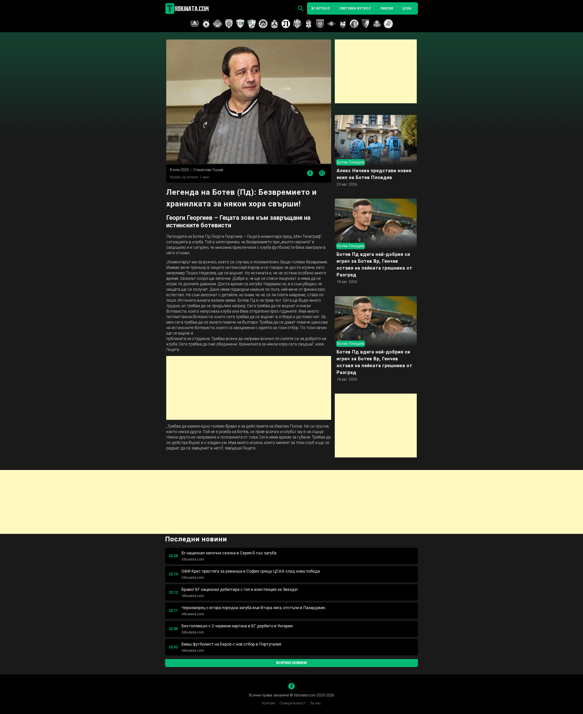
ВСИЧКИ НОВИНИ (291, 663)
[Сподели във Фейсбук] (310, 173)
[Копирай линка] (322, 173)
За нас (315, 703)
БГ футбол (321, 8)
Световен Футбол (355, 8)
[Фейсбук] (291, 686)
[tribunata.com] (188, 8)
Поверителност (293, 703)
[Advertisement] (248, 388)
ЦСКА (406, 8)
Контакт (269, 703)
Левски (386, 8)
